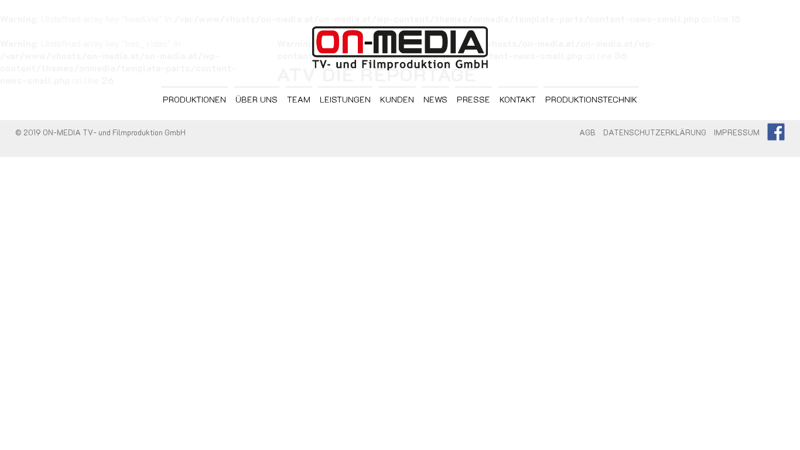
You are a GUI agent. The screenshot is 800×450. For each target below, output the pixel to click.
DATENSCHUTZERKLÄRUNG (654, 132)
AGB (587, 132)
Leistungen (345, 99)
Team (298, 99)
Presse (473, 99)
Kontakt (518, 99)
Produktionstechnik (591, 99)
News (435, 99)
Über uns (256, 99)
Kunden (397, 99)
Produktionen (194, 99)
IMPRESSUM (737, 132)
